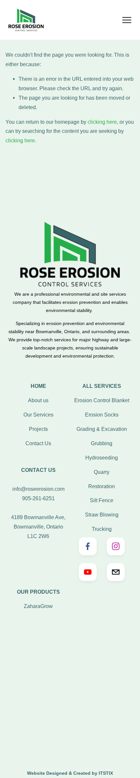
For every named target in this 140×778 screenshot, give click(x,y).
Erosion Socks (102, 414)
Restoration (101, 486)
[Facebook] (88, 546)
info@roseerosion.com (38, 489)
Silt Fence (101, 500)
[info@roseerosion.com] (116, 572)
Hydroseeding (101, 457)
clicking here (102, 122)
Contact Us (38, 443)
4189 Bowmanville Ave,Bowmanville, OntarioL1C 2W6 (38, 526)
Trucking (102, 529)
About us (38, 400)
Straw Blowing (102, 514)
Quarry (101, 472)
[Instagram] (116, 546)
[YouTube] (88, 572)
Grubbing (101, 443)
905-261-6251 (38, 498)
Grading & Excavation (102, 429)
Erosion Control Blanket (101, 400)
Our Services (38, 414)
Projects (38, 429)
